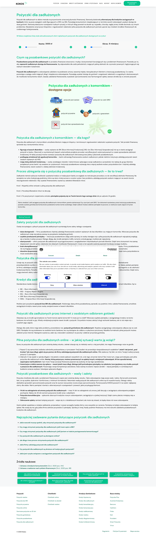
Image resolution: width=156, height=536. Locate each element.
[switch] (67, 277)
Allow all (104, 285)
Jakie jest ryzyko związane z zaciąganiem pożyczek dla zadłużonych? (47, 454)
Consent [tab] (51, 255)
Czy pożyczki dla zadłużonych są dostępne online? (40, 436)
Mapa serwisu (134, 531)
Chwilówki (64, 3)
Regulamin (105, 531)
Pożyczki (56, 3)
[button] (78, 422)
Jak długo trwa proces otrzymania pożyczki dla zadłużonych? (44, 440)
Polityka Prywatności (120, 531)
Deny (52, 285)
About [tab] (105, 255)
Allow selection (78, 285)
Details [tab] (78, 255)
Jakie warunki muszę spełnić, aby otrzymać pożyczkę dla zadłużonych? (48, 423)
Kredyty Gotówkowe (76, 3)
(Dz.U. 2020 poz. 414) (42, 466)
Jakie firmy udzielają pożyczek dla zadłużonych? (39, 445)
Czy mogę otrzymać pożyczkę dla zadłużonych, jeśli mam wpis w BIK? (47, 427)
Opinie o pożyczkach (91, 3)
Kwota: (42, 44)
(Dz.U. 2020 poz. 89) (45, 468)
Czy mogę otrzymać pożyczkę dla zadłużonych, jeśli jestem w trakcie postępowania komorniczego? (59, 431)
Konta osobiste (116, 3)
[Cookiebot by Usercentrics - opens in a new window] (109, 249)
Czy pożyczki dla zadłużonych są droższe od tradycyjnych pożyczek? (47, 449)
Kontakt (107, 3)
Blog (101, 3)
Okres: (105, 44)
